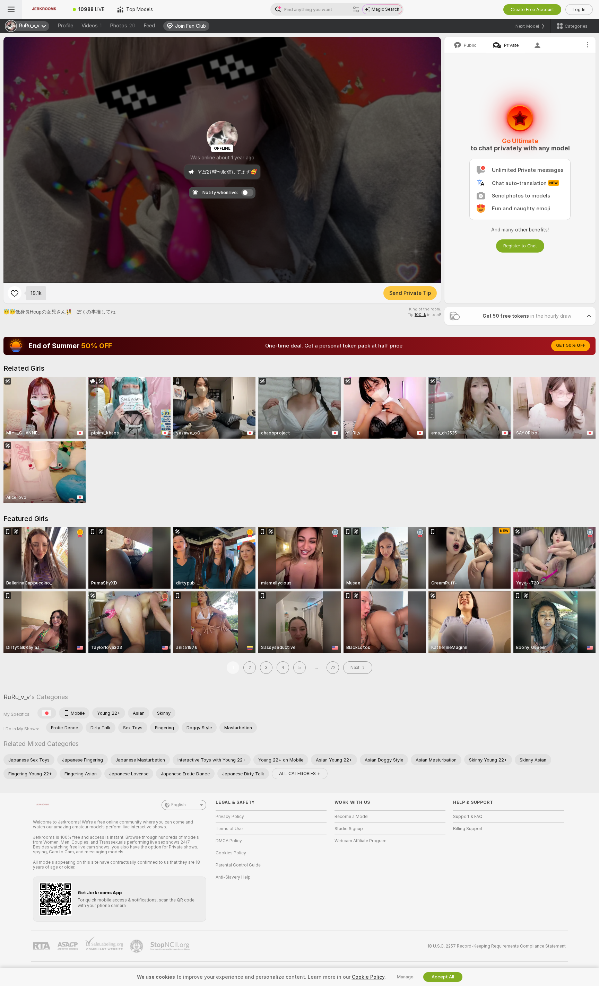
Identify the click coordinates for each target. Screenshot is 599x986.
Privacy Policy (230, 816)
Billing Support (468, 828)
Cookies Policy (231, 853)
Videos (91, 26)
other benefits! (532, 229)
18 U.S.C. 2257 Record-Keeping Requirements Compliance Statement (496, 946)
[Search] (356, 9)
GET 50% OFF (570, 345)
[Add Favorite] (14, 293)
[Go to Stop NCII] (170, 946)
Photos (122, 26)
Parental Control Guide (238, 865)
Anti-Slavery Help (233, 877)
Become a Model (351, 816)
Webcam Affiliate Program (361, 840)
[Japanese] (46, 713)
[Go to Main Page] (44, 9)
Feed (149, 26)
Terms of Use (229, 828)
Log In (579, 9)
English (178, 804)
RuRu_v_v (16, 697)
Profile (65, 26)
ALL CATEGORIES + (299, 773)
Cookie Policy (368, 977)
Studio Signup (349, 828)
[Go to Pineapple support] (137, 946)
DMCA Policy (229, 840)
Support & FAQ (468, 816)
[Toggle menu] (11, 9)
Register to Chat (520, 245)
